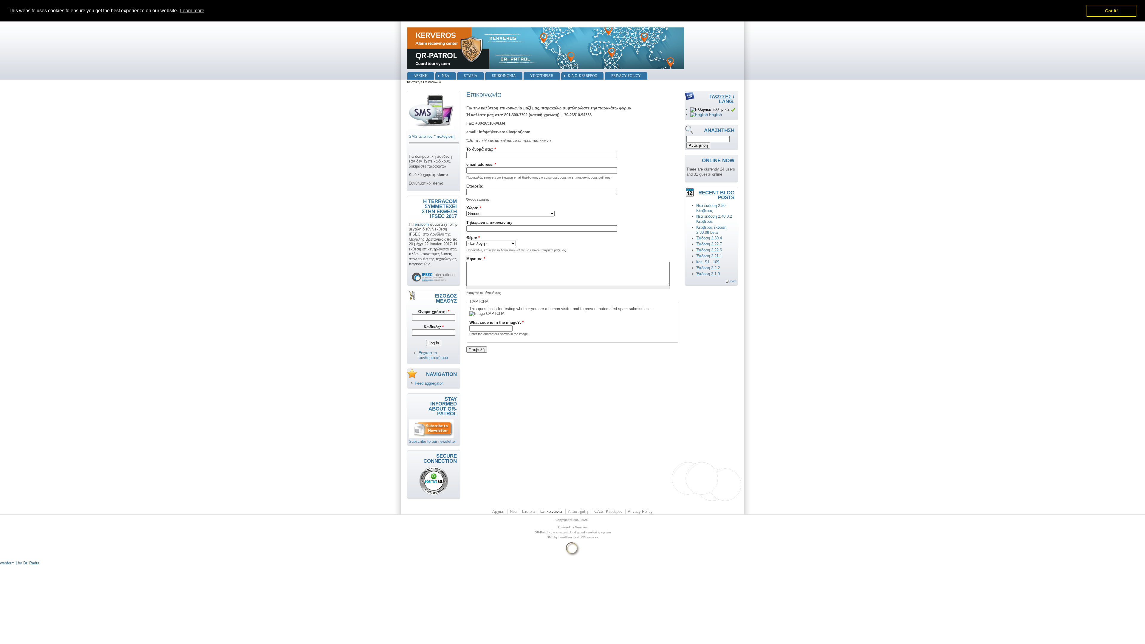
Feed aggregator (429, 383)
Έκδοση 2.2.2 (708, 268)
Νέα (445, 76)
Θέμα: (473, 238)
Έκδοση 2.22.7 (709, 244)
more (733, 281)
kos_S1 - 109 (707, 262)
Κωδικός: (434, 327)
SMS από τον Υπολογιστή (431, 136)
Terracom (421, 224)
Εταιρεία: (474, 186)
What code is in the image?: (496, 322)
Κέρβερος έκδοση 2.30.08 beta (711, 230)
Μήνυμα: (475, 259)
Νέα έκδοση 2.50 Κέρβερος (710, 208)
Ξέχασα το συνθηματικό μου (433, 355)
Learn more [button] (192, 10)
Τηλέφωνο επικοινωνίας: (489, 222)
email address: (481, 164)
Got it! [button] (1111, 10)
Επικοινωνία (504, 76)
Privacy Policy (626, 76)
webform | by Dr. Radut (19, 563)
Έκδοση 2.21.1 (709, 256)
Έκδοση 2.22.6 (709, 250)
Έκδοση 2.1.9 (708, 274)
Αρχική (421, 76)
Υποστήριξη (541, 76)
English (715, 114)
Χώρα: (473, 208)
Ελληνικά (720, 109)
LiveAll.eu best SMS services (578, 537)
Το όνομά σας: (481, 149)
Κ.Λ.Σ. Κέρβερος (582, 76)
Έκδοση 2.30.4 (709, 238)
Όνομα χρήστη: (433, 311)
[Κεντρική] (545, 69)
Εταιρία (470, 76)
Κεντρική (413, 82)
